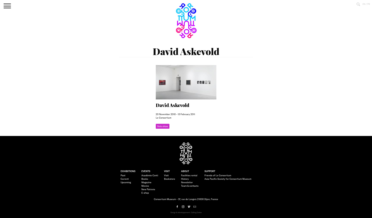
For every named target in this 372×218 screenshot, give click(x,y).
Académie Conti (149, 175)
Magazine (146, 182)
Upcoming (126, 182)
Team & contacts (189, 185)
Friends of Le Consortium (217, 175)
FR (368, 4)
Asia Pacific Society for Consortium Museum (227, 178)
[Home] (186, 20)
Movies (145, 185)
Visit (166, 175)
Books (144, 178)
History (185, 178)
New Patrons (148, 189)
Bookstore (169, 178)
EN (364, 4)
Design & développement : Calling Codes (186, 212)
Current (125, 178)
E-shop (145, 192)
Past (123, 175)
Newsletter (187, 182)
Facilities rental (189, 175)
